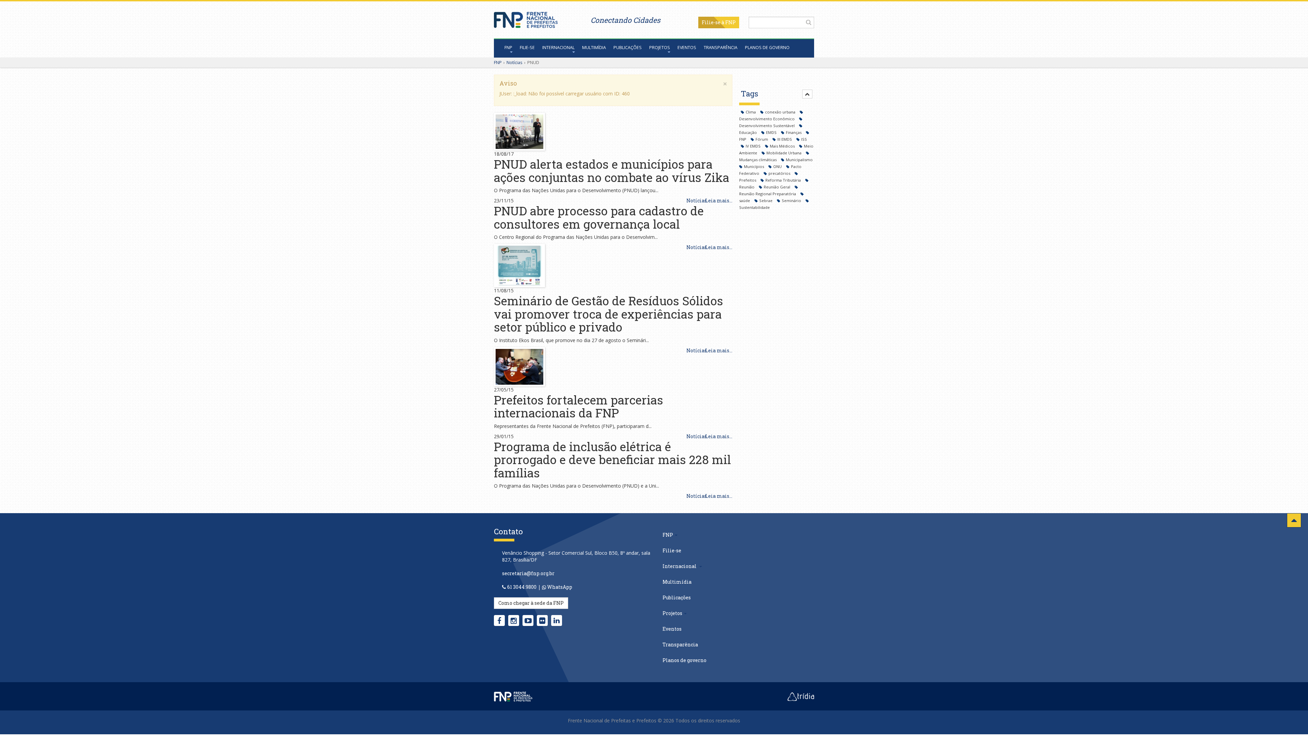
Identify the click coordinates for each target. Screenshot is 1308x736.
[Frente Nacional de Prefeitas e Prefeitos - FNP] (513, 696)
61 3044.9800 (521, 587)
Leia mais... (718, 200)
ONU (778, 166)
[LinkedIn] (557, 620)
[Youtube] (528, 620)
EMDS (772, 132)
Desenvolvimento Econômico (767, 118)
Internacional (558, 47)
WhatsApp (559, 587)
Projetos (659, 47)
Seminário (792, 200)
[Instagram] (514, 620)
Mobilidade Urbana (784, 152)
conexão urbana (780, 111)
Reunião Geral (777, 186)
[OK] (808, 22)
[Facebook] (499, 620)
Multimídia (594, 47)
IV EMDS (754, 146)
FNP (508, 47)
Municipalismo (799, 159)
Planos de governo (767, 47)
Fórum (762, 139)
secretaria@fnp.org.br (528, 573)
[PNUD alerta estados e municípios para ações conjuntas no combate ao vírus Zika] (519, 131)
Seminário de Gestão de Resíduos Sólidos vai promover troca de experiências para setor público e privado (608, 314)
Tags (749, 93)
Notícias (515, 62)
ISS (804, 139)
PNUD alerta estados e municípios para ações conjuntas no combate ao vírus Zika (611, 170)
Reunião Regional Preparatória (768, 193)
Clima (751, 111)
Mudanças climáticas (758, 159)
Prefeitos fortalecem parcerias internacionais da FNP (578, 406)
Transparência (720, 47)
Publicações (627, 47)
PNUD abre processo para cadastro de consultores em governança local (599, 217)
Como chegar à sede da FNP (531, 603)
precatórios (779, 173)
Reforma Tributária (783, 180)
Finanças (794, 132)
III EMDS (785, 139)
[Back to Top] (1294, 520)
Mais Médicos (783, 146)
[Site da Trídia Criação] (801, 696)
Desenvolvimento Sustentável (767, 125)
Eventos (687, 47)
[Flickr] (542, 620)
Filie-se (711, 22)
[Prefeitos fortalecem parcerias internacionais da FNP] (519, 366)
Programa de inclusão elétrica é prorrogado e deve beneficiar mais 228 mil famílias (612, 459)
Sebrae (766, 200)
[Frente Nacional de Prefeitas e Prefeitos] (526, 18)
